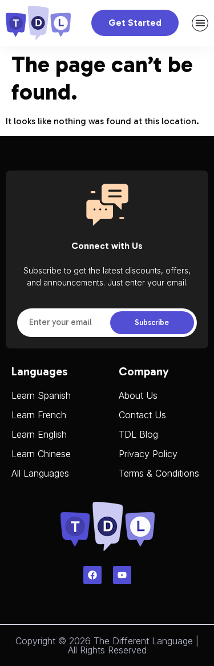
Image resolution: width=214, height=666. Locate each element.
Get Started (134, 22)
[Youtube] (122, 575)
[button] (200, 23)
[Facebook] (92, 575)
